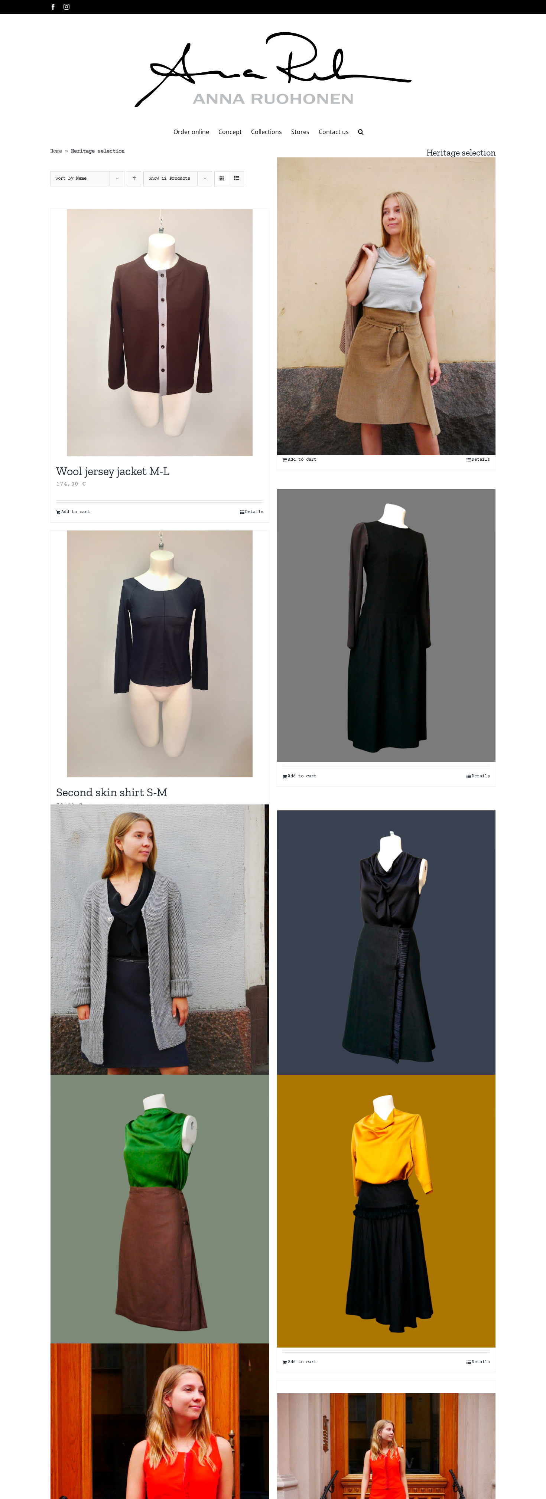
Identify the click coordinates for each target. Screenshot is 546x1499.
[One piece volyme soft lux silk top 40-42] (160, 941)
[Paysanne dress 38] (386, 625)
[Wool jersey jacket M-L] (160, 332)
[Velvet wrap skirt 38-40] (386, 306)
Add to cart (75, 512)
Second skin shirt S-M (111, 792)
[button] (361, 131)
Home (56, 151)
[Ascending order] (134, 178)
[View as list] (236, 179)
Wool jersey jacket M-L (112, 471)
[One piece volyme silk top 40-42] (386, 947)
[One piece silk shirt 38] (386, 1211)
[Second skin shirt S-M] (160, 654)
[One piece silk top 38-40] (160, 1211)
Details (254, 512)
